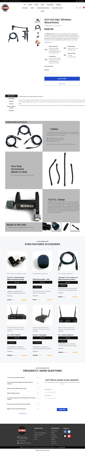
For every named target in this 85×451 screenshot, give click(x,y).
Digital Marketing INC (45, 450)
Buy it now (62, 83)
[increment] (54, 73)
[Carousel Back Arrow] (38, 20)
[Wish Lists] (80, 8)
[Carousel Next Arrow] (38, 45)
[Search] (77, 8)
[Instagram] (69, 431)
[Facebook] (65, 431)
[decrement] (45, 73)
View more (9, 295)
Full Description (48, 42)
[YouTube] (69, 436)
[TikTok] (65, 436)
